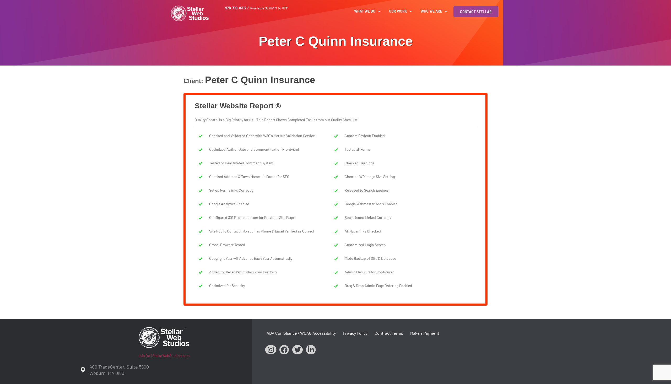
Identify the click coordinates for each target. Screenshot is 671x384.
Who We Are (431, 11)
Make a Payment (424, 333)
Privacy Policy (355, 333)
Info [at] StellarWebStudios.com (164, 355)
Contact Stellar (476, 11)
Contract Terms (389, 333)
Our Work (398, 11)
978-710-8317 (235, 8)
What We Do (364, 11)
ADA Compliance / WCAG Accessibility (301, 333)
